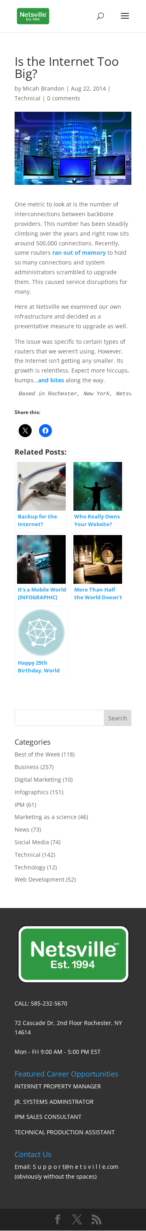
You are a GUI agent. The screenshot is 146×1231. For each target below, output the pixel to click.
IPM (20, 804)
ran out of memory (79, 252)
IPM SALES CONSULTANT (48, 1116)
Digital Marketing (38, 779)
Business (27, 767)
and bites (51, 380)
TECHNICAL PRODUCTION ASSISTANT (65, 1132)
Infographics (32, 792)
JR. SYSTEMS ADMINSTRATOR (54, 1101)
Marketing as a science (46, 817)
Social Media (32, 842)
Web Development (39, 879)
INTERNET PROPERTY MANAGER (58, 1086)
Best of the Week (37, 754)
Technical (28, 98)
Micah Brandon (43, 88)
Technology (30, 867)
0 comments (63, 98)
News (22, 829)
